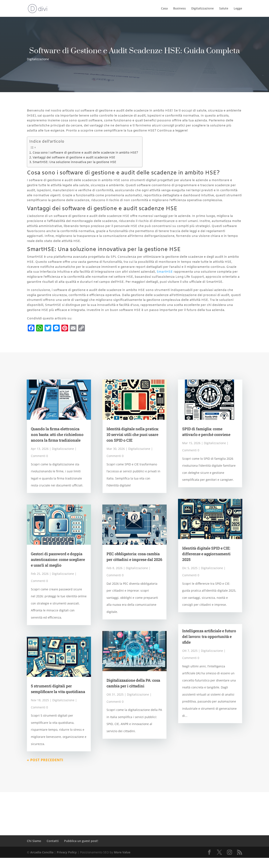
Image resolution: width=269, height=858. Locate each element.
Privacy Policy (67, 852)
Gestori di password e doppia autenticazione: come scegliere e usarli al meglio (58, 559)
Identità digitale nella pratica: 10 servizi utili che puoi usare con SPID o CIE (133, 434)
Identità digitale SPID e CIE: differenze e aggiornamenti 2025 (206, 554)
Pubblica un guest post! (81, 841)
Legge (238, 8)
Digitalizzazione (202, 8)
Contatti (53, 841)
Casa (164, 8)
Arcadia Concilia (41, 852)
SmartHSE (165, 272)
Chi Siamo (34, 841)
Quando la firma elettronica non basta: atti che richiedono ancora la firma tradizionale (57, 434)
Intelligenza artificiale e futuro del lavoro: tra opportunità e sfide (209, 636)
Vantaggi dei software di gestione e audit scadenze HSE (74, 158)
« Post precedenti (45, 760)
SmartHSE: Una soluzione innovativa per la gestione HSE (74, 162)
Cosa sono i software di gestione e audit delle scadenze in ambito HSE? (85, 153)
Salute (223, 8)
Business (179, 8)
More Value (122, 852)
